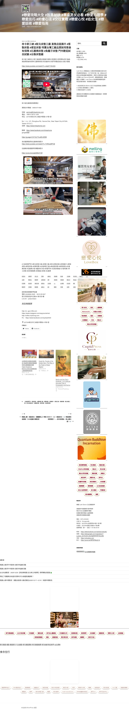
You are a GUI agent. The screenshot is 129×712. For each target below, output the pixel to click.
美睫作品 (92, 477)
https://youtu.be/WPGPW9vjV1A (90, 540)
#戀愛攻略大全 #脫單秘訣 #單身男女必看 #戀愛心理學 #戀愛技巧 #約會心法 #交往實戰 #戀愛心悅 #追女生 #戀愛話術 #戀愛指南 (64, 19)
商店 (91, 307)
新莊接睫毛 (93, 481)
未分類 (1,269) (80, 51)
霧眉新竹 (13, 644)
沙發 (73, 687)
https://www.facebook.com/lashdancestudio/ (94, 532)
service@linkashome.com (35, 112)
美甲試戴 (74, 637)
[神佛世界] (91, 132)
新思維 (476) (80, 57)
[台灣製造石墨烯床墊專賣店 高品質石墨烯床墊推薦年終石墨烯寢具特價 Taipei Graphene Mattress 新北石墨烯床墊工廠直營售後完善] (29, 354)
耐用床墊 (42, 403)
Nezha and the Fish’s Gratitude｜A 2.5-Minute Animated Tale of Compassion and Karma (63, 382)
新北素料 (56, 691)
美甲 (30, 691)
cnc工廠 (114, 687)
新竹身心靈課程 (51, 633)
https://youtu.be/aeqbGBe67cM (32, 153)
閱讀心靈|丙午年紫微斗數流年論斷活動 (13, 565)
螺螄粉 (82, 637)
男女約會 (102, 469)
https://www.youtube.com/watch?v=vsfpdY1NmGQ (38, 66)
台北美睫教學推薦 (90, 552)
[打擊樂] (91, 149)
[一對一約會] (91, 168)
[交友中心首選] (91, 342)
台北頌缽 (57, 644)
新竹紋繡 (45, 644)
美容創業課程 (38, 637)
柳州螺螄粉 (88, 494)
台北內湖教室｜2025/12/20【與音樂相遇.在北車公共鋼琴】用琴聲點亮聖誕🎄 (26, 572)
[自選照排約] (91, 194)
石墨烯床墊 (36, 403)
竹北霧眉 (19, 644)
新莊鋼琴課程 (83, 465)
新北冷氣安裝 (55, 687)
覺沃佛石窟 (64, 637)
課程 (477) (79, 55)
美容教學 (83, 633)
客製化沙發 (111, 633)
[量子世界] (91, 448)
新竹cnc (93, 691)
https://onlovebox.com (87, 538)
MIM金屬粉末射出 (82, 691)
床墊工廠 (57, 401)
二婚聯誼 (99, 316)
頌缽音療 (94, 473)
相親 (48, 691)
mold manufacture (67, 691)
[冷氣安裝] (91, 394)
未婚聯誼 (85, 320)
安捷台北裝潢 (97, 311)
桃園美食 (101, 633)
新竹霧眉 (3, 644)
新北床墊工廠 (40, 691)
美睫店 (103, 473)
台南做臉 (120, 633)
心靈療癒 (99, 307)
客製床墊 (46, 401)
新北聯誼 (93, 490)
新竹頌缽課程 (10, 633)
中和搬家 (31, 633)
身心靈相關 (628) (81, 53)
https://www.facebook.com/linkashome (39, 130)
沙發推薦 (102, 481)
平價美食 (102, 490)
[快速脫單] (91, 291)
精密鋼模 (90, 486)
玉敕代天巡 (91, 637)
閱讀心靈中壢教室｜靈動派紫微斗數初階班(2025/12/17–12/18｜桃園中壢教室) (26, 580)
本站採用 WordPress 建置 (29, 708)
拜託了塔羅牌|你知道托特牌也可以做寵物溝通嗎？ (17, 576)
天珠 (92, 320)
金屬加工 (36, 687)
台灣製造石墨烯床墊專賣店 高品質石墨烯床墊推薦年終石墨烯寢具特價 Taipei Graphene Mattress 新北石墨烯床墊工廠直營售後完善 (29, 365)
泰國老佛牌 (124, 687)
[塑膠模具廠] (91, 221)
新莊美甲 (83, 477)
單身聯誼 (84, 316)
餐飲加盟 (40, 633)
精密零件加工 (6, 687)
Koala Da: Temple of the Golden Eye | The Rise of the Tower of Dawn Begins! (46, 364)
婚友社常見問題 (91, 324)
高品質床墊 (47, 403)
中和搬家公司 (63, 633)
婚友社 (99, 320)
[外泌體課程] (64, 620)
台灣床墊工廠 (40, 401)
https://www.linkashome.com (35, 126)
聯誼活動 (102, 465)
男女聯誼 (93, 465)
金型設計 (97, 687)
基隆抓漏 (55, 637)
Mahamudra (86, 311)
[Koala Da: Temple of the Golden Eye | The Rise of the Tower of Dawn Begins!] (46, 354)
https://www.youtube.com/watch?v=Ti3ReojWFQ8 (38, 144)
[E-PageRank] (80, 552)
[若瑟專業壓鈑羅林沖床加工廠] (91, 272)
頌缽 (47, 637)
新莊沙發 (65, 687)
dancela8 (33, 41)
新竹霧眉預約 (27, 644)
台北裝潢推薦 (101, 486)
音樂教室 (27, 687)
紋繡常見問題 (82, 481)
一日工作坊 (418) (81, 59)
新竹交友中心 (103, 691)
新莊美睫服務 (27, 303)
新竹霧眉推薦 (36, 644)
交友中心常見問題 (83, 469)
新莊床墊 (45, 687)
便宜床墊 (34, 401)
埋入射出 (84, 307)
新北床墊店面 (30, 403)
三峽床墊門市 (27, 401)
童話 (91, 316)
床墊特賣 (62, 401)
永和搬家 (92, 633)
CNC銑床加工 (17, 687)
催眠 (97, 494)
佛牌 (89, 687)
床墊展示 (51, 401)
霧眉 (7, 644)
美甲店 (101, 477)
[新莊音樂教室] (91, 368)
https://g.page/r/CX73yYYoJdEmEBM (34, 137)
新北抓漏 (106, 687)
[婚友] (91, 252)
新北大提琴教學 (83, 490)
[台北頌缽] (91, 422)
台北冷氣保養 (21, 633)
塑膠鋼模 (81, 486)
